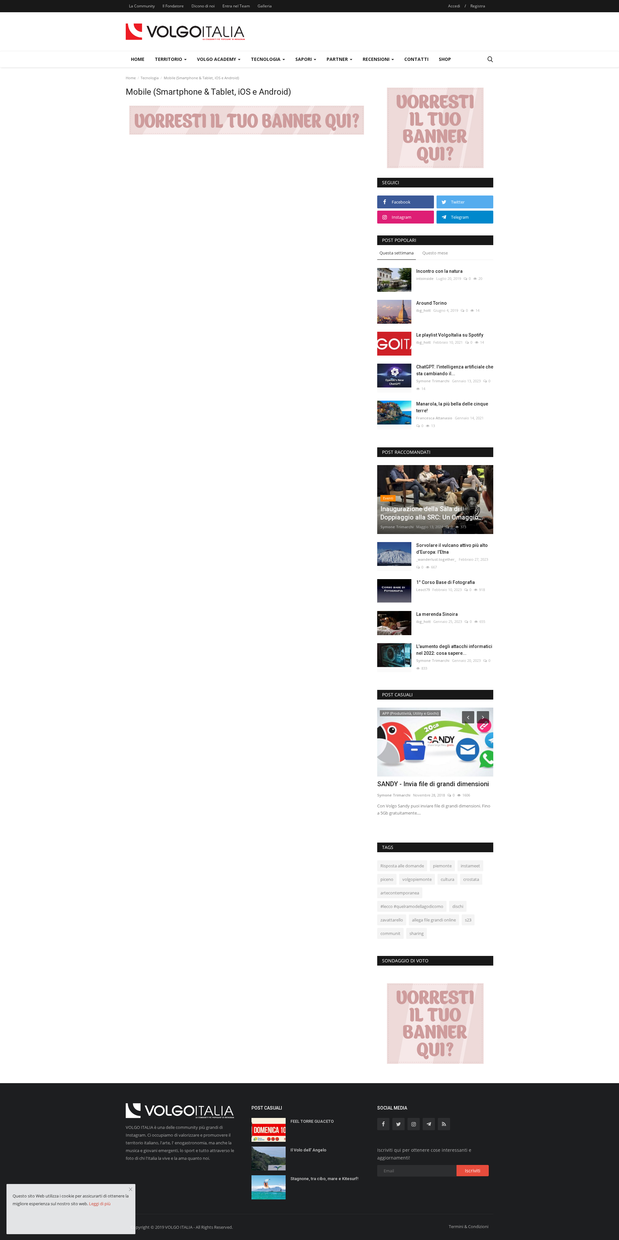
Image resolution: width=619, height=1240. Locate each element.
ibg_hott (423, 310)
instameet (470, 866)
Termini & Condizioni (468, 1226)
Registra (477, 6)
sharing (416, 933)
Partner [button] (338, 59)
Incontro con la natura (439, 271)
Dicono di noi (203, 6)
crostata (471, 879)
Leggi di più (100, 1204)
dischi (457, 906)
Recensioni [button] (377, 59)
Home (137, 59)
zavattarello (391, 920)
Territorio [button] (169, 59)
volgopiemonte (417, 879)
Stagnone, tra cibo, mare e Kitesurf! (324, 1178)
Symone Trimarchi (432, 380)
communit (390, 933)
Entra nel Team (236, 6)
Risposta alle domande (402, 866)
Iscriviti (472, 1171)
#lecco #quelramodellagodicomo (411, 906)
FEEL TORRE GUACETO (312, 1121)
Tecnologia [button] (266, 59)
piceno (386, 879)
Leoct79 (423, 589)
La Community (142, 6)
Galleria (265, 6)
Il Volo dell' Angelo (308, 1150)
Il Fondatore (173, 6)
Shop (445, 59)
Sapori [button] (304, 59)
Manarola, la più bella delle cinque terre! (452, 407)
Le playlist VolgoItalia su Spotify (449, 335)
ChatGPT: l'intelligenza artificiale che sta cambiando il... (454, 370)
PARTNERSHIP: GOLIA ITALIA (420, 784)
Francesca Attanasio (434, 417)
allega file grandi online (434, 920)
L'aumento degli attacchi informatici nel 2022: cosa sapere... (454, 650)
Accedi (454, 6)
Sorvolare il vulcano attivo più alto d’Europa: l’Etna (452, 549)
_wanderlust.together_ (436, 559)
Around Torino (431, 303)
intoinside (425, 278)
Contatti (416, 59)
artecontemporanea (399, 893)
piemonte (442, 866)
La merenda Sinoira (437, 614)
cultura (447, 879)
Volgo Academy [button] (217, 59)
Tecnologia (150, 77)
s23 (468, 920)
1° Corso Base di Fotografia (445, 582)
